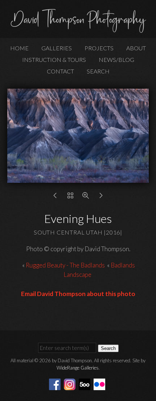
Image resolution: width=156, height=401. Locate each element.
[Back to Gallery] (70, 197)
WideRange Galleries (78, 368)
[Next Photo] (101, 197)
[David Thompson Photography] (78, 30)
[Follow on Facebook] (56, 384)
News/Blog (116, 59)
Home (19, 48)
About (136, 48)
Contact (60, 71)
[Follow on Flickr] (100, 384)
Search (98, 71)
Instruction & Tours (54, 59)
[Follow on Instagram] (71, 384)
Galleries (56, 48)
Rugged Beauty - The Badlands (65, 265)
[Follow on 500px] (86, 384)
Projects (99, 48)
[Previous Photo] (55, 197)
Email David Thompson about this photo (78, 293)
